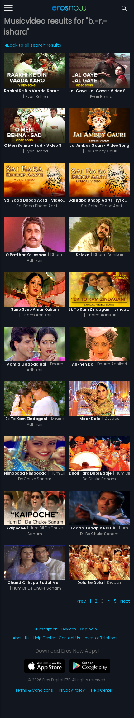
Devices (68, 629)
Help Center (44, 637)
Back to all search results (34, 45)
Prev (81, 601)
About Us (21, 637)
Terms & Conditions (34, 690)
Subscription (46, 629)
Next (125, 601)
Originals (88, 629)
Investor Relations (100, 637)
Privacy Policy (72, 690)
